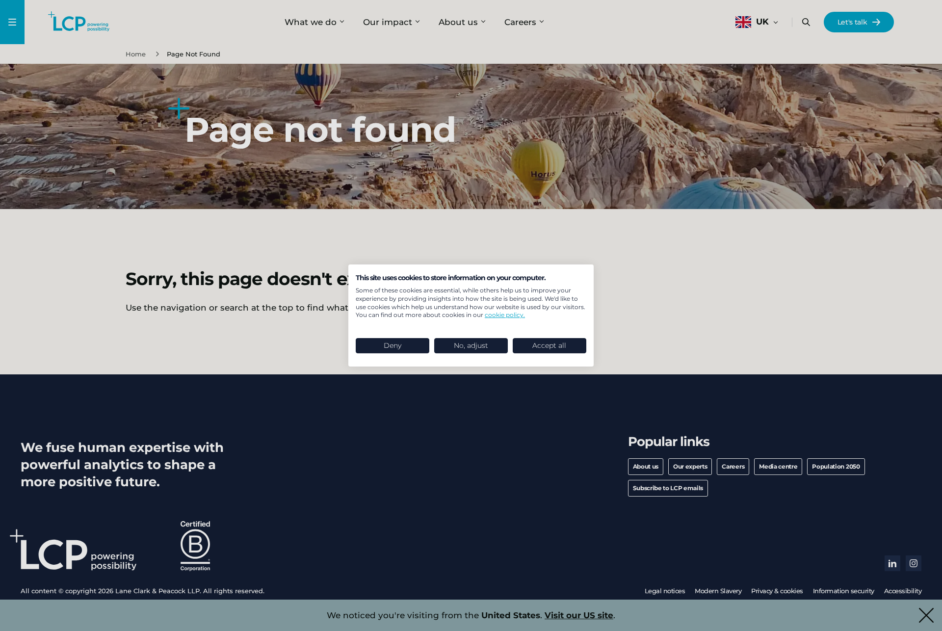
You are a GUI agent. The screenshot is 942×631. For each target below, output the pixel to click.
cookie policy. (505, 314)
